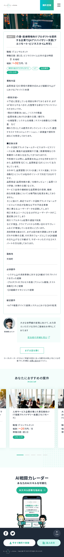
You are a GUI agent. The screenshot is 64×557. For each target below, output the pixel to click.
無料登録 (47, 5)
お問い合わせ (35, 360)
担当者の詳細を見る (37, 337)
